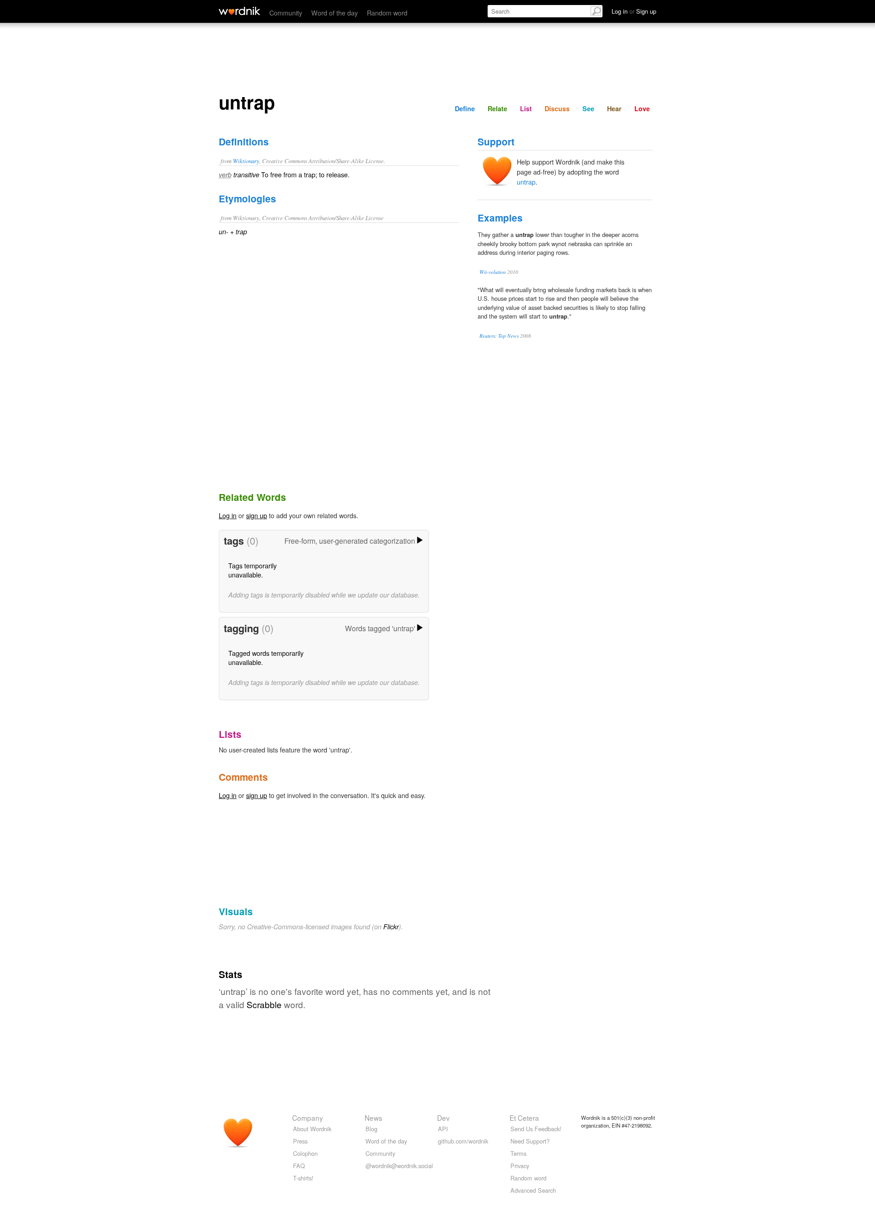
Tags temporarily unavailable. (252, 570)
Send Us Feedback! (535, 1128)
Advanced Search (533, 1190)
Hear (614, 108)
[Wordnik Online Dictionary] (239, 11)
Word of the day (334, 12)
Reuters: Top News (499, 335)
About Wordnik (312, 1128)
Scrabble (264, 1004)
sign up (256, 515)
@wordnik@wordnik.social (399, 1165)
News (373, 1118)
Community (285, 12)
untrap (526, 181)
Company (307, 1118)
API (443, 1128)
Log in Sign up (634, 11)
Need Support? (530, 1141)
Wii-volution (492, 271)
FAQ (299, 1165)
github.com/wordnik (463, 1141)
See (588, 108)
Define (465, 108)
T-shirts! (303, 1178)
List (526, 108)
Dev (443, 1118)
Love (642, 108)
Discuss (557, 108)
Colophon (305, 1153)
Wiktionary (246, 161)
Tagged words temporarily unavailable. (266, 657)
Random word (387, 12)
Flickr (391, 926)
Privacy (519, 1165)
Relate (497, 108)
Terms (518, 1153)
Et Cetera (524, 1118)
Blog (371, 1128)
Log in (228, 515)
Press (300, 1141)
